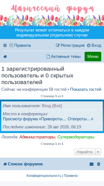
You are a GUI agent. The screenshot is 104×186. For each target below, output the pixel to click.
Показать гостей (85, 89)
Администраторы (37, 136)
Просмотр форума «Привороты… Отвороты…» (48, 118)
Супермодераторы (75, 136)
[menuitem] (94, 45)
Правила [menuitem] (22, 45)
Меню (92, 56)
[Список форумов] (52, 13)
